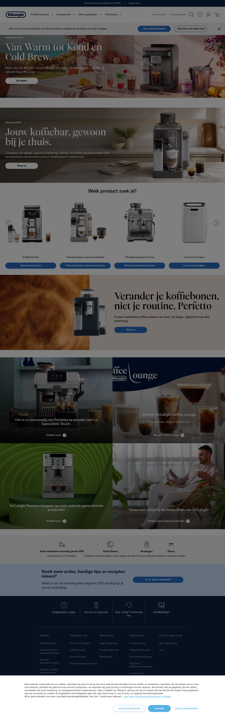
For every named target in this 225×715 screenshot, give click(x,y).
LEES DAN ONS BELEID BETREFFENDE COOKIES (147, 696)
